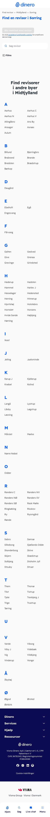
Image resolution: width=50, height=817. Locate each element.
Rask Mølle (33, 503)
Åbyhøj (8, 679)
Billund (8, 152)
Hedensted (33, 293)
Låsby (7, 409)
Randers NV (33, 492)
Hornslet (8, 309)
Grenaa (31, 257)
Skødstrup (32, 555)
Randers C (9, 492)
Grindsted (32, 262)
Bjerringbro (33, 152)
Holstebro (32, 304)
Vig (6, 654)
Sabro (7, 539)
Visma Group (15, 795)
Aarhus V (32, 116)
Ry (5, 514)
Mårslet (8, 434)
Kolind (30, 384)
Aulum (7, 132)
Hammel (8, 287)
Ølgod (7, 699)
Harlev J (31, 287)
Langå (7, 403)
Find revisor (7, 12)
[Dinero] (1, 804)
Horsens (31, 309)
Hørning (8, 320)
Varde (7, 643)
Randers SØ (10, 503)
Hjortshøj (9, 304)
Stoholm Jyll (33, 561)
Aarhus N (9, 116)
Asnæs (30, 127)
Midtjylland (21, 12)
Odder (7, 472)
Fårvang (8, 232)
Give (6, 257)
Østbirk (8, 704)
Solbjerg (8, 561)
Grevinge (9, 262)
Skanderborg (11, 550)
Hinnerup (32, 298)
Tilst (6, 591)
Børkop (8, 168)
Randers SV (33, 497)
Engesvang (10, 213)
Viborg (30, 643)
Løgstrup (32, 409)
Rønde (7, 519)
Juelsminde (33, 359)
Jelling (7, 359)
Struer (30, 566)
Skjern (7, 555)
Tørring (8, 608)
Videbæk (32, 649)
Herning (8, 298)
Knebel (8, 384)
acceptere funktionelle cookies (20, 35)
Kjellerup (31, 378)
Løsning (8, 414)
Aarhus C (32, 110)
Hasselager (10, 293)
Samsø (30, 539)
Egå (29, 207)
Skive (30, 550)
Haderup (8, 282)
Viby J (7, 649)
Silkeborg (9, 544)
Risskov (31, 508)
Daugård (8, 188)
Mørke (30, 434)
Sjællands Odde (35, 544)
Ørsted (30, 699)
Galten (7, 251)
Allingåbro (9, 121)
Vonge (30, 660)
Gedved (31, 251)
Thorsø (30, 586)
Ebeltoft (8, 207)
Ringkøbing (10, 508)
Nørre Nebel (10, 453)
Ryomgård (32, 514)
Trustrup (31, 602)
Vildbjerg (32, 654)
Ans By (30, 121)
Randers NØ (10, 497)
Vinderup (9, 660)
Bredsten (9, 163)
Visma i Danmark (32, 795)
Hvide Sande (11, 315)
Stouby (8, 566)
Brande (31, 157)
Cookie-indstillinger (25, 773)
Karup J (8, 378)
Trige (6, 602)
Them (7, 586)
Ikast (7, 340)
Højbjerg (31, 315)
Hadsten (31, 282)
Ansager (8, 127)
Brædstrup (32, 163)
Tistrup (30, 591)
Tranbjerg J (33, 597)
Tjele (6, 597)
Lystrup (31, 403)
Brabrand (9, 157)
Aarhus (8, 110)
